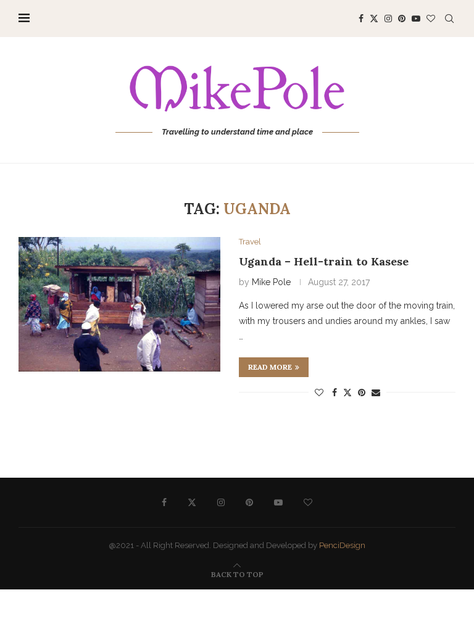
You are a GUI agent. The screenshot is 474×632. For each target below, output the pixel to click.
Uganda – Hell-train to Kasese (324, 261)
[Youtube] (416, 18)
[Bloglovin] (430, 18)
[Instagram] (388, 18)
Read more (270, 367)
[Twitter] (374, 18)
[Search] (449, 18)
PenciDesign (342, 545)
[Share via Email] (376, 392)
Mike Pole (271, 282)
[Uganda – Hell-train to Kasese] (119, 304)
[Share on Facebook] (334, 392)
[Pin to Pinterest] (361, 392)
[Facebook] (361, 18)
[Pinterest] (401, 18)
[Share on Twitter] (347, 392)
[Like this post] (319, 392)
